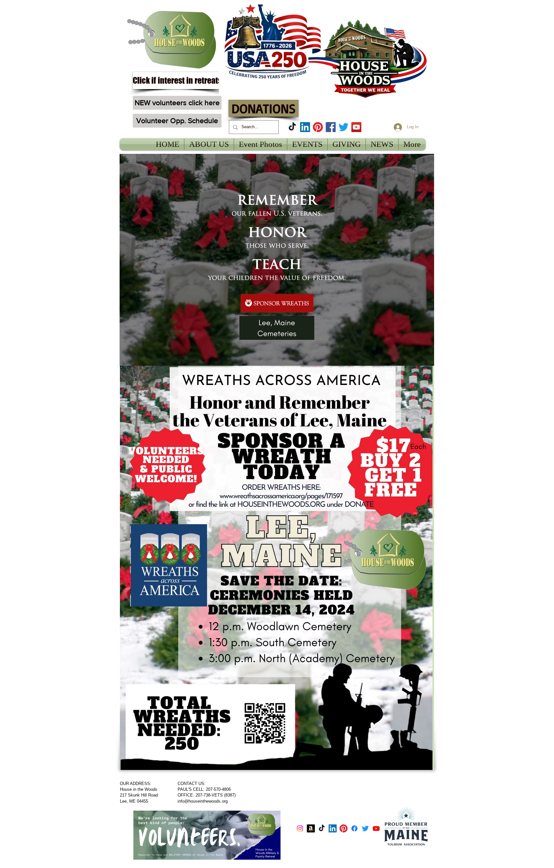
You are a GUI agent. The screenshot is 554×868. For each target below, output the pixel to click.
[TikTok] (292, 127)
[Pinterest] (318, 127)
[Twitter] (343, 127)
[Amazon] (311, 828)
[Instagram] (300, 828)
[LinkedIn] (305, 127)
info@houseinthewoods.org (203, 801)
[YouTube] (356, 127)
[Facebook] (331, 127)
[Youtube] (376, 828)
